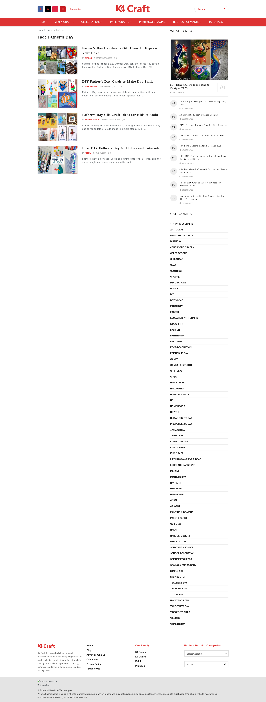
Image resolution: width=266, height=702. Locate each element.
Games (174, 359)
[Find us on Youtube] (63, 9)
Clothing (176, 270)
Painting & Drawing (152, 22)
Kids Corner (177, 447)
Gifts (173, 376)
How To (174, 411)
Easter (174, 311)
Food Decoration (180, 347)
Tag (48, 29)
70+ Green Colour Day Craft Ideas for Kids (201, 135)
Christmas (176, 258)
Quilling (175, 523)
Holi (172, 400)
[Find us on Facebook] (40, 9)
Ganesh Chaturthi (181, 364)
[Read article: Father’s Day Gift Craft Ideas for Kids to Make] (58, 126)
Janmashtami (178, 429)
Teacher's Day (178, 582)
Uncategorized (179, 600)
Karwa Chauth (179, 441)
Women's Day (177, 623)
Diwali (174, 288)
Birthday (175, 241)
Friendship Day (179, 353)
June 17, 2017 (100, 153)
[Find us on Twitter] (48, 9)
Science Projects (181, 559)
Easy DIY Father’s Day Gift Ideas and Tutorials (121, 148)
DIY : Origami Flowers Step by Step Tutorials (203, 125)
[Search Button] (225, 9)
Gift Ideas (176, 370)
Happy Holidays (179, 394)
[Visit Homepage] (133, 9)
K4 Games (140, 656)
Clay (173, 264)
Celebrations (91, 22)
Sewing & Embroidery (183, 565)
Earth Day (176, 306)
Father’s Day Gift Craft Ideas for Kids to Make (120, 115)
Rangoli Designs (180, 535)
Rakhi (173, 529)
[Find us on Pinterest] (55, 9)
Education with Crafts (184, 317)
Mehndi (174, 470)
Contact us (92, 659)
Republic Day (178, 541)
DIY (43, 22)
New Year (176, 488)
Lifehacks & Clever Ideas (185, 459)
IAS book (140, 665)
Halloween (177, 388)
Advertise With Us (96, 654)
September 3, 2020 (103, 58)
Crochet (175, 276)
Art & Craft (63, 22)
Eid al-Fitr (176, 323)
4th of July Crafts (181, 223)
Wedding (175, 617)
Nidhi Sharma (91, 86)
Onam (173, 500)
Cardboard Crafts (182, 247)
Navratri (175, 482)
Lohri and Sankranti (182, 464)
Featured (176, 341)
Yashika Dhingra (93, 119)
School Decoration (182, 553)
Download (176, 300)
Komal (88, 153)
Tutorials (216, 22)
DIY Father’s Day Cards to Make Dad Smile (117, 81)
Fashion (175, 329)
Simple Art (176, 570)
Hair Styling (177, 382)
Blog (89, 650)
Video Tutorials (180, 612)
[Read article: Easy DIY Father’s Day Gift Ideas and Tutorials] (58, 160)
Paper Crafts (119, 22)
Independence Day (181, 423)
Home (40, 29)
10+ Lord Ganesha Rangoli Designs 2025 (200, 146)
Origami (175, 506)
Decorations (178, 282)
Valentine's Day (179, 606)
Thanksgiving (178, 588)
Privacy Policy (94, 663)
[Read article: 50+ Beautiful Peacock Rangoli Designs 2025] (199, 60)
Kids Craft (176, 453)
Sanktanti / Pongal (182, 547)
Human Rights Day (181, 417)
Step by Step (177, 576)
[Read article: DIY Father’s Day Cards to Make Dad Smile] (58, 93)
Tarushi (88, 58)
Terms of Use (93, 668)
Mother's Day (178, 476)
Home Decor (177, 406)
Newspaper (177, 494)
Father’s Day (59, 29)
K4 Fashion (141, 651)
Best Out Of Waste (186, 22)
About (90, 645)
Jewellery (176, 435)
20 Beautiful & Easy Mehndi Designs (198, 115)
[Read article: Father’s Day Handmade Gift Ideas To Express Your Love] (58, 60)
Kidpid (138, 661)
